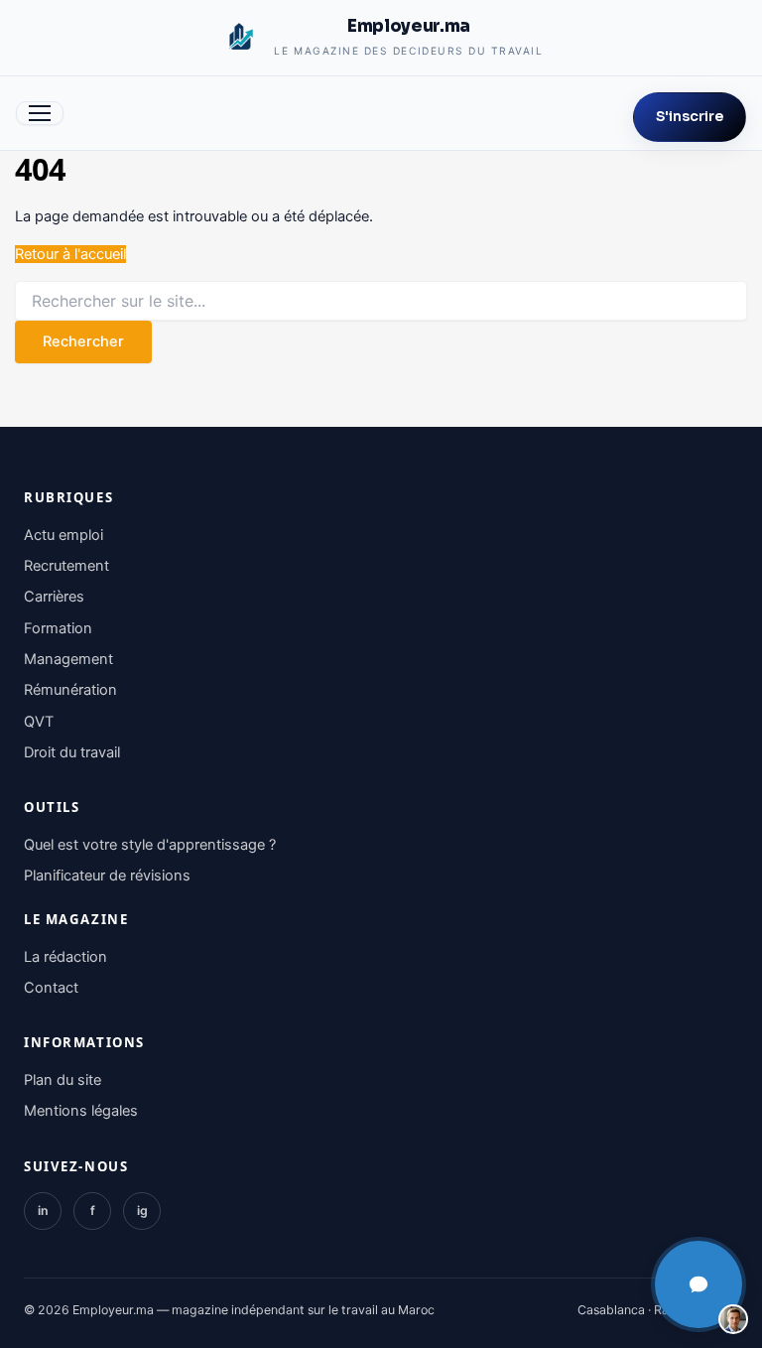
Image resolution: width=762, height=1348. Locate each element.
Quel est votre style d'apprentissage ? (150, 845)
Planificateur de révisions (107, 875)
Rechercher (83, 341)
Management (68, 659)
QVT (39, 722)
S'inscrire (689, 116)
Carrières (54, 597)
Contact (51, 988)
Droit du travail (72, 752)
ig (142, 1210)
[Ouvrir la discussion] (698, 1284)
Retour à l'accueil (70, 254)
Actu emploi (63, 535)
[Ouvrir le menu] (40, 113)
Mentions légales (81, 1111)
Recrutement (66, 566)
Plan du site (62, 1080)
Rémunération (70, 690)
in (43, 1210)
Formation (58, 628)
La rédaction (65, 957)
